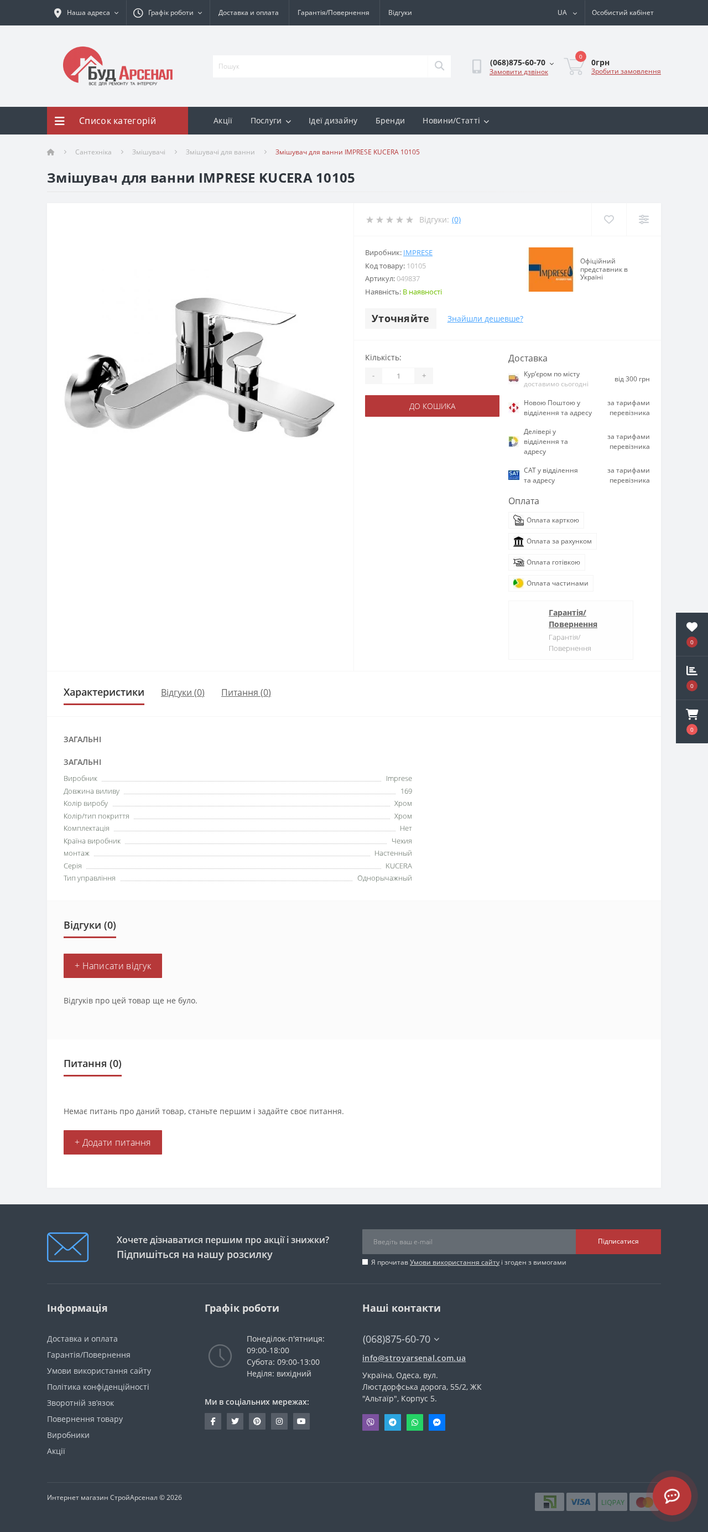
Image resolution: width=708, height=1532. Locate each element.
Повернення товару (85, 1419)
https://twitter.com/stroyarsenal (235, 1421)
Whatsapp (415, 1422)
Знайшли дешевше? (485, 318)
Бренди (390, 120)
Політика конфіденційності (98, 1386)
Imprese (418, 252)
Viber (370, 1422)
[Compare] (643, 219)
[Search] (439, 66)
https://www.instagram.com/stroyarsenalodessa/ (279, 1421)
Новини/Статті (451, 120)
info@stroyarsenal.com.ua (414, 1358)
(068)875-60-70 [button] (396, 1339)
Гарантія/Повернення (333, 12)
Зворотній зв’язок (80, 1403)
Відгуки (400, 12)
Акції (223, 120)
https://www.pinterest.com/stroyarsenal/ (257, 1421)
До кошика (432, 406)
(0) (456, 219)
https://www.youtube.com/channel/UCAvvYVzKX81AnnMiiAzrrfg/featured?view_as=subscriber (301, 1421)
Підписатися (618, 1241)
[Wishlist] (608, 219)
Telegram (392, 1422)
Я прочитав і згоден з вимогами (468, 1262)
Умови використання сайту (454, 1262)
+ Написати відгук (113, 966)
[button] (692, 721)
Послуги (266, 120)
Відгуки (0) (183, 692)
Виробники (68, 1435)
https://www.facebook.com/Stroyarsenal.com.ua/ (213, 1421)
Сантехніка (93, 152)
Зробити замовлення (626, 71)
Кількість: (383, 357)
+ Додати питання (113, 1142)
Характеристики (104, 691)
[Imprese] (551, 269)
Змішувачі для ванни (220, 152)
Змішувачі (148, 152)
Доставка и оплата (248, 12)
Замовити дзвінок (519, 71)
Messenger (437, 1422)
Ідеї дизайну (333, 120)
